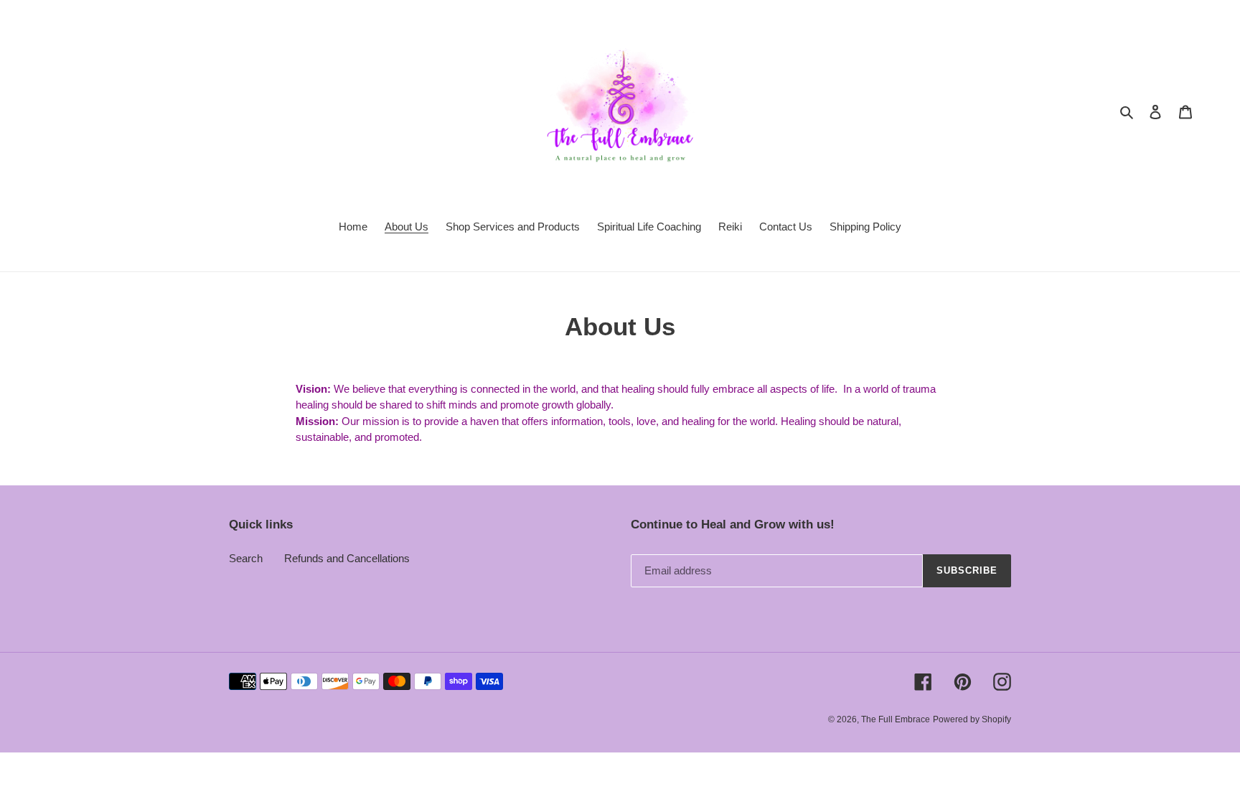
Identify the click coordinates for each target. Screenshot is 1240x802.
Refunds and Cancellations (347, 558)
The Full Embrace (895, 719)
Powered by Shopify (972, 719)
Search (246, 558)
